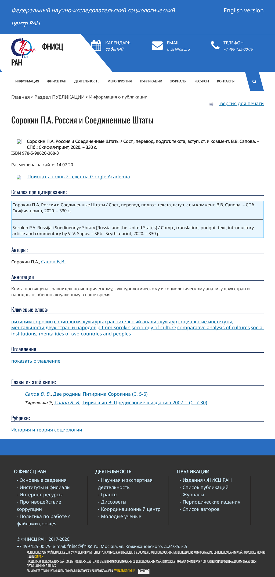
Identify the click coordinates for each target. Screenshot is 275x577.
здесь (39, 557)
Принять (144, 571)
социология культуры (79, 321)
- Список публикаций (204, 487)
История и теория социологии (46, 429)
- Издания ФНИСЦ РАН (206, 480)
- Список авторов (200, 509)
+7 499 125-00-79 (238, 49)
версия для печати (241, 103)
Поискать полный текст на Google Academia (78, 176)
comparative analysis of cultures (213, 327)
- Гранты (107, 494)
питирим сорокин (32, 321)
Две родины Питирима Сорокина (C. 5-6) (100, 394)
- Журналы (192, 494)
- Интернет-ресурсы (40, 494)
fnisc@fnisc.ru (178, 49)
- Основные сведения (42, 480)
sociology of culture (154, 327)
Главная (20, 97)
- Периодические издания (210, 501)
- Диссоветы (112, 501)
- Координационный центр (129, 509)
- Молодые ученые (119, 516)
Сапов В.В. (53, 261)
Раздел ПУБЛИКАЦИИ (59, 97)
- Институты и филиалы (43, 487)
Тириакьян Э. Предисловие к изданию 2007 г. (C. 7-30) (144, 402)
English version (244, 10)
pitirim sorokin (114, 327)
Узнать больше (124, 571)
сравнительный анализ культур (141, 321)
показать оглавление (35, 360)
